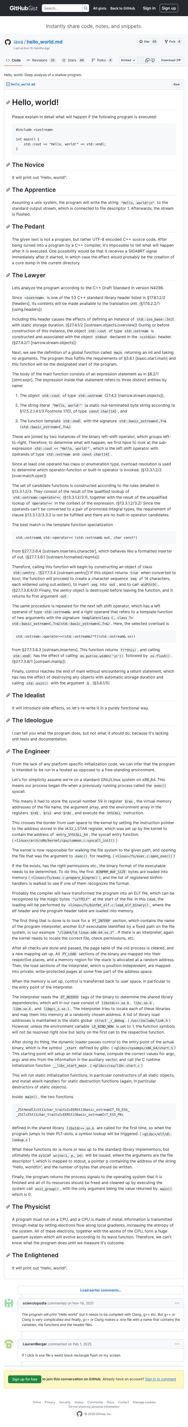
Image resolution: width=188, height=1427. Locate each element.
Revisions (43, 60)
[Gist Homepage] (24, 8)
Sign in (149, 8)
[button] (147, 60)
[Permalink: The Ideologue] (8, 720)
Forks (104, 60)
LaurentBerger (35, 1344)
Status (79, 1402)
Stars (76, 60)
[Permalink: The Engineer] (8, 751)
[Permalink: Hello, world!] (8, 102)
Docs (110, 1402)
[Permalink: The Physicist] (8, 1206)
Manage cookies (144, 1402)
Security (65, 1402)
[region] (94, 684)
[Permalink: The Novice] (8, 164)
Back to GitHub (122, 8)
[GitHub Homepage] (79, 1414)
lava (18, 42)
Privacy (50, 1402)
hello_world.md (45, 42)
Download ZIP (171, 60)
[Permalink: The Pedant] (8, 226)
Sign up (169, 8)
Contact (123, 1402)
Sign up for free (24, 1379)
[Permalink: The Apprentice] (8, 189)
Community (95, 1402)
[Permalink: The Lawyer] (8, 275)
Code (16, 60)
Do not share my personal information (94, 1406)
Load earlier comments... (101, 1290)
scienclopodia (35, 1303)
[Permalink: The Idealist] (8, 695)
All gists (99, 8)
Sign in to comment (160, 1379)
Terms (37, 1402)
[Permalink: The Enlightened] (8, 1255)
